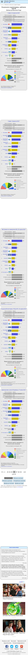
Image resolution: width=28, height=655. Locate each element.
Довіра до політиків (9, 483)
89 (21, 472)
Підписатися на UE (21, 641)
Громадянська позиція (5, 45)
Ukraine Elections (9, 1)
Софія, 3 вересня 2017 (14, 121)
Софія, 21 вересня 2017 (14, 13)
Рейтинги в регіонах (7, 480)
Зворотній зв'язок (7, 643)
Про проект (13, 641)
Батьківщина (5, 24)
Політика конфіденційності (18, 643)
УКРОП (6, 55)
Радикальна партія (5, 38)
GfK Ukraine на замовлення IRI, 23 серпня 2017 (14, 229)
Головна (2, 4)
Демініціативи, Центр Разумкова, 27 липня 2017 (14, 390)
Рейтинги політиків (18, 478)
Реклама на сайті (6, 641)
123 (24, 472)
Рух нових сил (5, 52)
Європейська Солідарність (5, 31)
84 (10, 472)
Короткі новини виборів (14, 547)
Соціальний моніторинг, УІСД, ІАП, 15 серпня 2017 (13, 308)
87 (16, 472)
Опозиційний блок (5, 28)
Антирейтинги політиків (19, 480)
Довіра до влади (19, 483)
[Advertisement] (14, 105)
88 (19, 472)
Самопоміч (6, 34)
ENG (9, 2)
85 (12, 472)
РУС (7, 2)
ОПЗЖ (6, 41)
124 (13, 474)
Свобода (6, 48)
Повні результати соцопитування (6, 87)
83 (7, 472)
